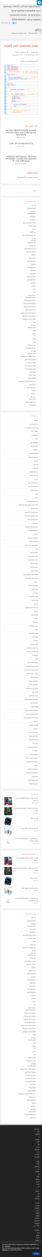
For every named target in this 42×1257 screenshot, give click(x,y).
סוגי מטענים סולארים (32, 648)
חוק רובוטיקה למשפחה (31, 527)
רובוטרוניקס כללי (29, 55)
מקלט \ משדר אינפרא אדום (28, 356)
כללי (34, 292)
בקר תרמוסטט (32, 242)
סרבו (34, 339)
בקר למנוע (33, 232)
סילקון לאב (35, 655)
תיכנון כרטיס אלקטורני (32, 773)
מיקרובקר (35, 622)
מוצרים (36, 611)
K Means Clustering (32, 428)
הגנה (36, 494)
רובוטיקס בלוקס (33, 736)
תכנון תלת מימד (33, 784)
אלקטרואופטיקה (31, 208)
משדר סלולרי (32, 375)
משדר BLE (33, 372)
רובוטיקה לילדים (33, 732)
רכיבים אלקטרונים (33, 747)
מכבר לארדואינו (33, 626)
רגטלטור (33, 394)
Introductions (34, 424)
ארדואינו (35, 468)
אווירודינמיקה (34, 446)
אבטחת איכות (34, 442)
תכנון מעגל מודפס (33, 780)
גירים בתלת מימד (33, 483)
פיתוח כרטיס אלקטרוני (32, 688)
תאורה (36, 765)
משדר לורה (35, 637)
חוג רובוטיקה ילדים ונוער (31, 512)
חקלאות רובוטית (33, 541)
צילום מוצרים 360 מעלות (31, 699)
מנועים (34, 334)
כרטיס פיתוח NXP (31, 297)
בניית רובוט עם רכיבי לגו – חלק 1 (21, 143)
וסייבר (36, 497)
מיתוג (34, 331)
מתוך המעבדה (34, 644)
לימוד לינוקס (34, 571)
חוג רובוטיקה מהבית (32, 520)
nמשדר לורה (34, 431)
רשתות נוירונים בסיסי (32, 762)
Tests (36, 439)
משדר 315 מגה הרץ (30, 366)
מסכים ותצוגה (32, 345)
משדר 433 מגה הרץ (30, 369)
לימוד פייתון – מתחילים (31, 578)
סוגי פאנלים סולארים (32, 652)
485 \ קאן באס (32, 353)
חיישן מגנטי (32, 273)
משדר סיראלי (32, 226)
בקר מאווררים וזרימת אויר (29, 235)
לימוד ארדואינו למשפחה (29, 319)
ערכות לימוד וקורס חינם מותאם (27, 381)
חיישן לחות (33, 216)
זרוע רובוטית (32, 399)
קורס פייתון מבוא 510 (32, 714)
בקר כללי (33, 240)
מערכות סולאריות (31, 348)
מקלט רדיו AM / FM (30, 360)
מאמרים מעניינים (33, 586)
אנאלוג (36, 461)
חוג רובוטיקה (32, 258)
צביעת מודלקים (33, 696)
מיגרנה (36, 619)
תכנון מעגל (33, 405)
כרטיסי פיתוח (32, 295)
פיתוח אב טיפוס (31, 388)
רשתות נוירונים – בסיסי (31, 758)
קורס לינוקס (34, 707)
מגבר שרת (35, 600)
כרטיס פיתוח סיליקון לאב (29, 316)
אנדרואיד (33, 211)
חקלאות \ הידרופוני (33, 538)
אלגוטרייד (35, 450)
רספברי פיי (35, 751)
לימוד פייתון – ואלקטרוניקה (30, 575)
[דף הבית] (40, 33)
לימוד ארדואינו (34, 563)
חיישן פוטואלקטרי (33, 530)
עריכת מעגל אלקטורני (32, 666)
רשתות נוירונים (34, 754)
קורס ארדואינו (34, 703)
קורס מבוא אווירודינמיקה (31, 710)
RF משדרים (35, 435)
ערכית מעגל (32, 384)
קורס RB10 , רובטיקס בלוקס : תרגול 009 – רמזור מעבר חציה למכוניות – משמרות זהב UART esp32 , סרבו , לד (21, 158)
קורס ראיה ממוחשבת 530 (31, 718)
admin (35, 52)
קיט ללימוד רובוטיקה (30, 402)
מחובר (30, 177)
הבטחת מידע (34, 490)
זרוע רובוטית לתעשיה (32, 501)
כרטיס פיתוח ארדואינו (30, 307)
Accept (36, 1253)
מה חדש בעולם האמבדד (31, 608)
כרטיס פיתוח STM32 (30, 300)
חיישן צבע (33, 283)
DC (35, 336)
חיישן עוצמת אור (31, 280)
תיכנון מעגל (35, 776)
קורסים (34, 391)
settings (4, 1250)
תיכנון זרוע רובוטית (33, 769)
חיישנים (34, 286)
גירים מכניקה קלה (33, 486)
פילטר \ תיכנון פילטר (32, 674)
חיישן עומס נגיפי (31, 277)
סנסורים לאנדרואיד (32, 663)
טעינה (34, 289)
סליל (36, 659)
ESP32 (36, 420)
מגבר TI (35, 593)
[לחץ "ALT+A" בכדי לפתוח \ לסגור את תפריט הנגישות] (39, 2)
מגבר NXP (35, 589)
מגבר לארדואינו (33, 597)
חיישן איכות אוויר (31, 261)
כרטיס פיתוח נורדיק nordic (28, 313)
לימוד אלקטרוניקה (33, 556)
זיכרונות (34, 255)
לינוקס (36, 582)
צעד (34, 342)
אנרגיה (34, 229)
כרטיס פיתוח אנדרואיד (29, 304)
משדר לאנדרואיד (33, 633)
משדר (36, 630)
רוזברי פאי (35, 743)
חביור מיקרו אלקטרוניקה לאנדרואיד (28, 505)
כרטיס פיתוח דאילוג (30, 310)
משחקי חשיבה (32, 378)
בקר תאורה (32, 246)
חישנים (36, 534)
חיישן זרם (33, 264)
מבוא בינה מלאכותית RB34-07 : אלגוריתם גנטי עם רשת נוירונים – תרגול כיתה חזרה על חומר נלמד (21, 132)
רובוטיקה (33, 397)
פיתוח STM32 (34, 677)
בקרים (34, 238)
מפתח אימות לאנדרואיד (29, 223)
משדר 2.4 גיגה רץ (31, 363)
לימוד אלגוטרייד (33, 552)
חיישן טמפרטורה (31, 213)
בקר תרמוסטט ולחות (30, 249)
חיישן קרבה (32, 220)
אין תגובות (15, 55)
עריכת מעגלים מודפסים (31, 670)
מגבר (34, 322)
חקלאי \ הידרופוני (31, 252)
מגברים (33, 325)
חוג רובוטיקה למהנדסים (31, 516)
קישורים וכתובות (33, 725)
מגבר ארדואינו (32, 327)
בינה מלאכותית (34, 472)
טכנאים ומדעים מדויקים (31, 545)
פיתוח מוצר (35, 692)
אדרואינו (33, 205)
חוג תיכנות (35, 523)
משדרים (33, 351)
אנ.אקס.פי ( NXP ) (33, 457)
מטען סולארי (34, 615)
